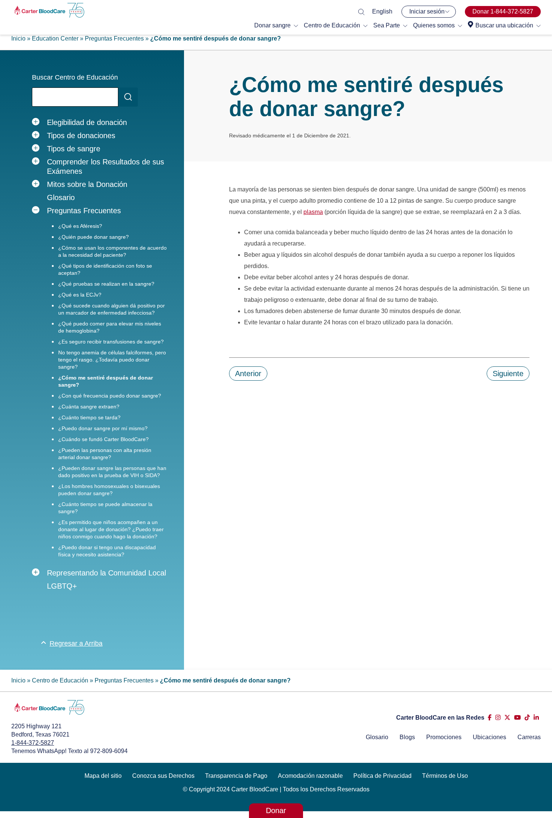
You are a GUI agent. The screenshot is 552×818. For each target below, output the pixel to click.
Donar (276, 810)
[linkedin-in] (536, 717)
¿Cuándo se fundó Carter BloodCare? (103, 439)
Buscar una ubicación (504, 25)
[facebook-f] (490, 717)
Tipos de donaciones (81, 135)
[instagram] (498, 717)
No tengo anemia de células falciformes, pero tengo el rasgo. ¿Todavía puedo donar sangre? (112, 359)
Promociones (444, 737)
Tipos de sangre (73, 149)
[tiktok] (527, 717)
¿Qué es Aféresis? (80, 226)
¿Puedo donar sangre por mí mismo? (103, 428)
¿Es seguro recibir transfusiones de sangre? (111, 342)
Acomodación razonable (310, 776)
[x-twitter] (507, 717)
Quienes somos (434, 25)
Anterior (248, 373)
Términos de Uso (445, 776)
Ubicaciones (489, 737)
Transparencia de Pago (236, 776)
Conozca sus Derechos (163, 776)
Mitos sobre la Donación (87, 184)
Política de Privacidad (382, 776)
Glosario (61, 197)
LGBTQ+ (62, 586)
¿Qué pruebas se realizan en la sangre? (106, 284)
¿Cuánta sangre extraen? (88, 407)
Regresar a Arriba (76, 643)
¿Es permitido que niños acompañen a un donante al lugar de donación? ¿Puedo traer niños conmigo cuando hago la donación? (111, 529)
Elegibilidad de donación (87, 122)
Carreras (529, 737)
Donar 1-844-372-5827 (502, 11)
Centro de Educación (332, 25)
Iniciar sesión (427, 11)
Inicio (18, 38)
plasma (313, 212)
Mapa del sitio (103, 776)
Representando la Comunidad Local (106, 573)
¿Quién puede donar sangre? (93, 237)
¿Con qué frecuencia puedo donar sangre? (109, 396)
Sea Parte (386, 25)
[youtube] (517, 717)
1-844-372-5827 (32, 743)
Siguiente (508, 373)
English (382, 11)
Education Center (55, 38)
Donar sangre (272, 25)
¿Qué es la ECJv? (79, 295)
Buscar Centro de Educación (75, 77)
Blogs (407, 737)
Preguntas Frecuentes (114, 38)
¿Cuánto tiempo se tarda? (89, 417)
